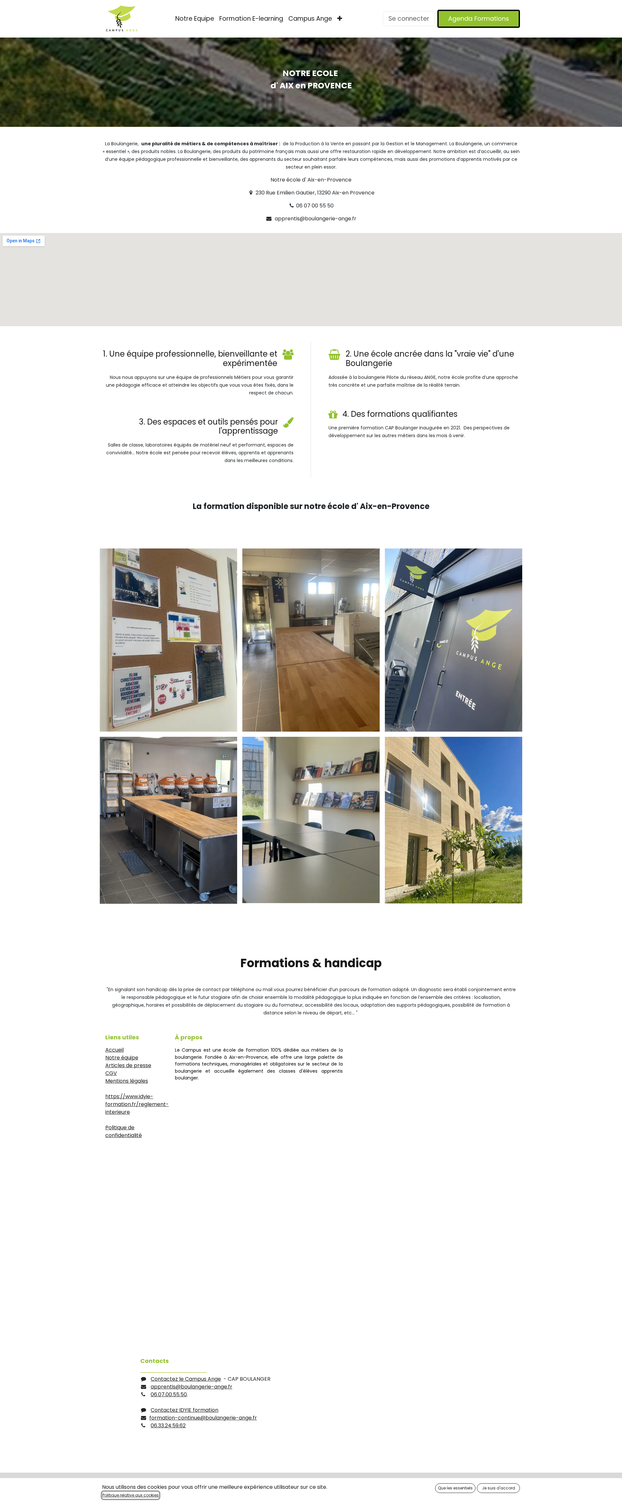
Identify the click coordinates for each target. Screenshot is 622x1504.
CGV (111, 1073)
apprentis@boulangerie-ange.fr (191, 1386)
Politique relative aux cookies (130, 1495)
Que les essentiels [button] (455, 1488)
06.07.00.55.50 (169, 1394)
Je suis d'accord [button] (498, 1488)
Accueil (114, 1050)
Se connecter (408, 18)
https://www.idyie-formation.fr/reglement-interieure (137, 1104)
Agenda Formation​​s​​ (478, 18)
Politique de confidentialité (123, 1131)
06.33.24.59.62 (168, 1425)
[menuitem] (195, 19)
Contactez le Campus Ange (186, 1379)
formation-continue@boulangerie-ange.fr (203, 1417)
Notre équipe (121, 1057)
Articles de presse (128, 1065)
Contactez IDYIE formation (184, 1410)
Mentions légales (126, 1081)
